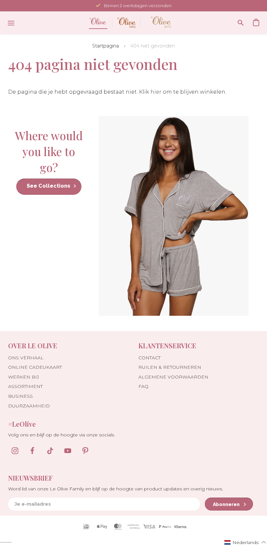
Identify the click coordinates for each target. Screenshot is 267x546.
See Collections (48, 186)
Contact (149, 358)
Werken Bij (23, 377)
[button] (245, 542)
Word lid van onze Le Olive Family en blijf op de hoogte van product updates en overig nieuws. (115, 489)
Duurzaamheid (29, 406)
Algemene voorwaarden (173, 377)
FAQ (143, 386)
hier (156, 92)
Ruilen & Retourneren (169, 367)
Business (20, 396)
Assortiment (25, 386)
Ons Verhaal (26, 358)
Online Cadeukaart (35, 367)
